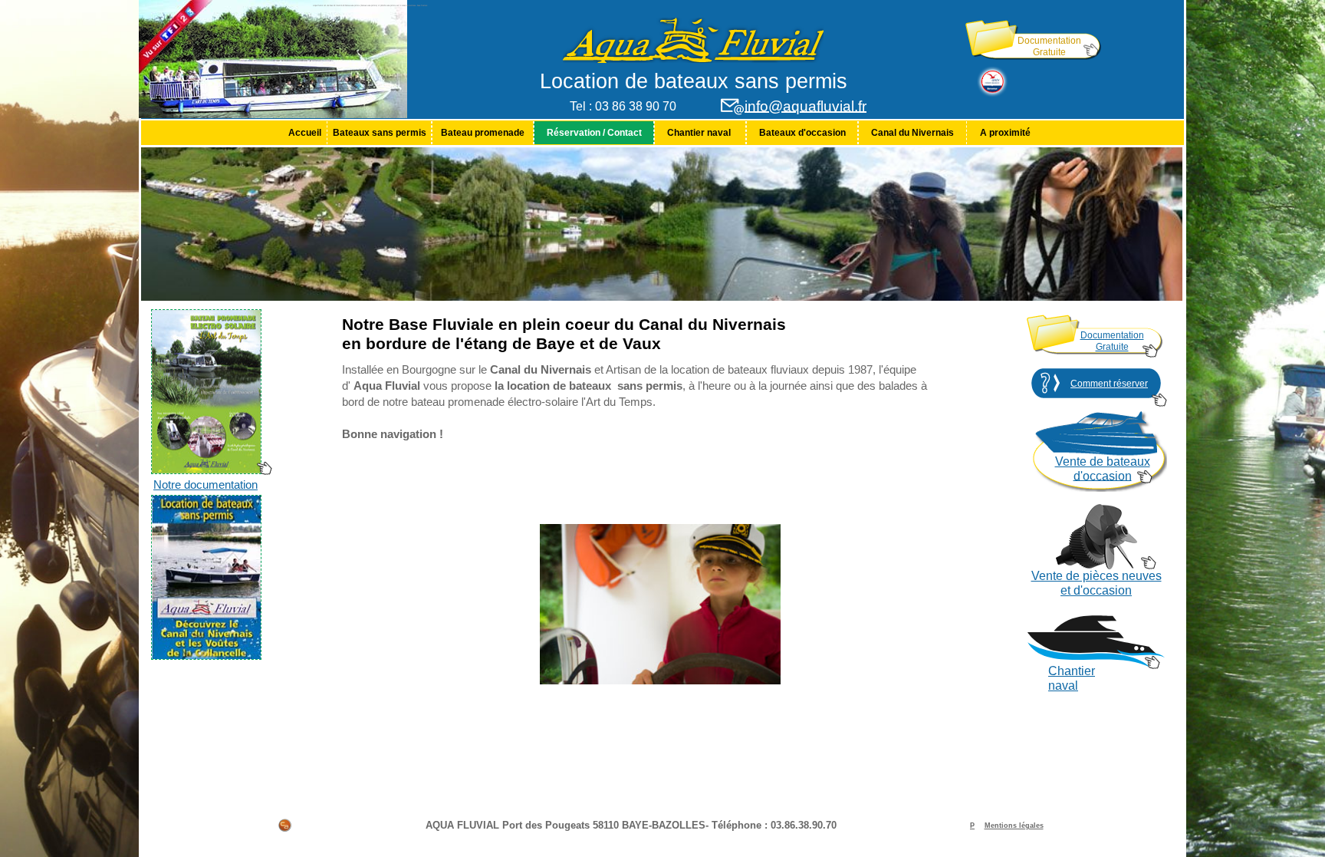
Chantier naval (700, 132)
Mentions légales (1014, 825)
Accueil (304, 132)
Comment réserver (1109, 383)
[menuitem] (304, 132)
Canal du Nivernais (912, 132)
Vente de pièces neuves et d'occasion (1096, 583)
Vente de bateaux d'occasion (1102, 469)
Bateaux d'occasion (802, 132)
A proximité (1005, 132)
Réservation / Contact (594, 132)
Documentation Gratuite (1049, 46)
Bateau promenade (482, 132)
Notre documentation (205, 485)
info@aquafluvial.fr (805, 106)
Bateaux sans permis (379, 132)
